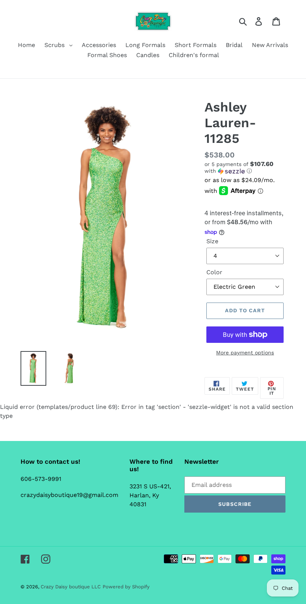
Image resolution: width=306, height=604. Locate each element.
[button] (244, 167)
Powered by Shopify (126, 586)
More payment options (245, 353)
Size (212, 241)
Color (214, 272)
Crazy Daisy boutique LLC (71, 586)
